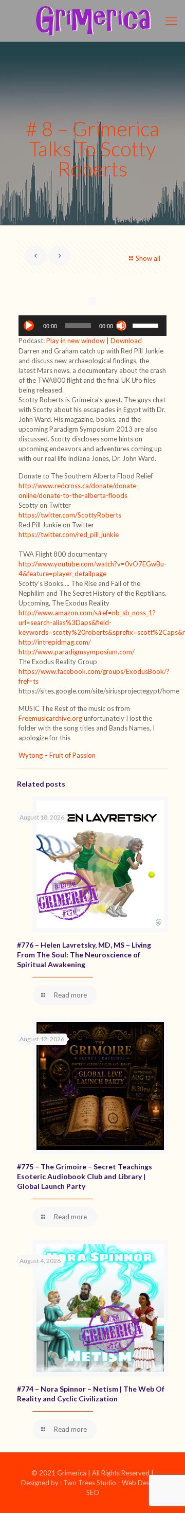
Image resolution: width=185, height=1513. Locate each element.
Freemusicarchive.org (51, 718)
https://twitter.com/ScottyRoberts (69, 515)
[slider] (147, 324)
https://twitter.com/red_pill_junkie (68, 534)
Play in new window (75, 340)
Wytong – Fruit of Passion (57, 755)
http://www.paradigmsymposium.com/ (76, 652)
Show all (148, 258)
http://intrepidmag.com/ (54, 642)
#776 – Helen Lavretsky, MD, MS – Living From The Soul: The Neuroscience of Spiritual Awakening (84, 954)
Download (126, 340)
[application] (92, 325)
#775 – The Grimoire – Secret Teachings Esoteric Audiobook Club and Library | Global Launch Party (84, 1176)
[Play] (29, 326)
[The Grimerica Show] (92, 20)
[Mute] (121, 326)
